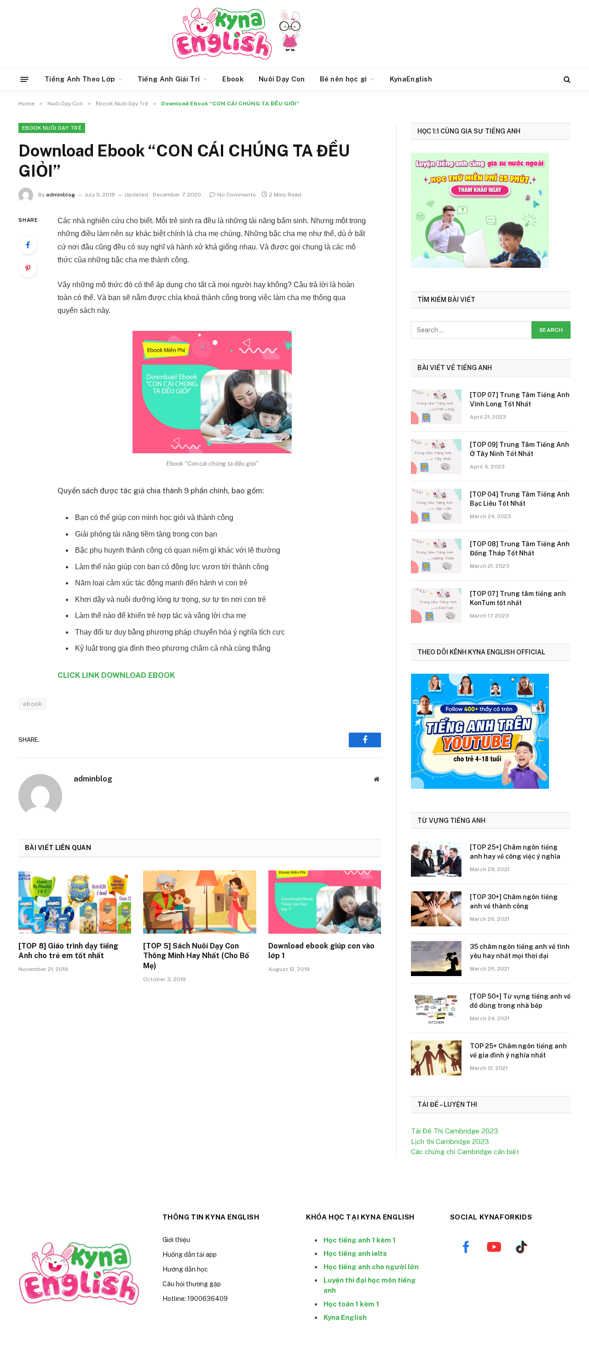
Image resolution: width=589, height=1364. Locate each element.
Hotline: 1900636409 (195, 1298)
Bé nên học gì (343, 79)
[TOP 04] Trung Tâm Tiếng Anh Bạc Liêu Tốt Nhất (520, 499)
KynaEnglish (411, 79)
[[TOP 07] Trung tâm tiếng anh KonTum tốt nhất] (436, 605)
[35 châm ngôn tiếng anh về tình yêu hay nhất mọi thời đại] (436, 958)
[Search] (566, 79)
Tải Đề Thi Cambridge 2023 (454, 1131)
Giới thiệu (176, 1239)
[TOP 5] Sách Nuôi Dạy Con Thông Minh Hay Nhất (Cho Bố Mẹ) (196, 956)
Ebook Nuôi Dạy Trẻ (51, 128)
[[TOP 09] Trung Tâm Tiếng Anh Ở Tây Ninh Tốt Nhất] (436, 456)
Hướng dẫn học (185, 1269)
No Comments (236, 194)
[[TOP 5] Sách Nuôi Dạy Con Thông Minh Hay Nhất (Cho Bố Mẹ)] (199, 902)
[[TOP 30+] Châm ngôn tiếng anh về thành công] (436, 908)
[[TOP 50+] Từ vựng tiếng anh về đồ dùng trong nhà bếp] (436, 1008)
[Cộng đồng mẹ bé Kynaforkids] (221, 33)
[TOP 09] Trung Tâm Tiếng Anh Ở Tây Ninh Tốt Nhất (519, 449)
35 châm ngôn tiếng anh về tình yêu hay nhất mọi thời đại (520, 951)
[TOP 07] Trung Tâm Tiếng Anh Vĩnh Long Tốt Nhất (520, 399)
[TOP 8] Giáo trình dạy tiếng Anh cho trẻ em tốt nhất (68, 951)
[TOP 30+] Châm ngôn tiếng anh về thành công (514, 901)
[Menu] (25, 79)
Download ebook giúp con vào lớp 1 (321, 951)
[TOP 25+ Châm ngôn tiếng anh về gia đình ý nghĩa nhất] (436, 1057)
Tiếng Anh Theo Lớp (80, 79)
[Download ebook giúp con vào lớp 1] (324, 902)
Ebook (233, 79)
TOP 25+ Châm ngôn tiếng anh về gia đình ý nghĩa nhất (518, 1050)
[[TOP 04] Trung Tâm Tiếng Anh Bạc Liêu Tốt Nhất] (436, 506)
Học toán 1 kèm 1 (351, 1304)
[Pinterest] (27, 268)
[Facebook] (27, 245)
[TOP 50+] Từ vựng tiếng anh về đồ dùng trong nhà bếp (520, 1001)
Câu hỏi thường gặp (191, 1284)
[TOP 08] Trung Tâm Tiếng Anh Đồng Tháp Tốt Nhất (520, 548)
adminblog (60, 194)
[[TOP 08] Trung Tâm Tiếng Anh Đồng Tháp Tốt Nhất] (436, 555)
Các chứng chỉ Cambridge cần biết (465, 1152)
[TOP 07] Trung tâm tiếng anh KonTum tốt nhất (518, 598)
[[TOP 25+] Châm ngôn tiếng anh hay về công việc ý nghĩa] (436, 859)
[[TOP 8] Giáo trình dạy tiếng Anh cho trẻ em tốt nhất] (74, 902)
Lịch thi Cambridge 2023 (450, 1141)
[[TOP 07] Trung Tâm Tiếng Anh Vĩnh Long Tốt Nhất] (436, 406)
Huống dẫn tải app (189, 1254)
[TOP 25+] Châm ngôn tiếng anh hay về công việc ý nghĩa (515, 852)
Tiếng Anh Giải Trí (169, 79)
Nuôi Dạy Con (282, 79)
